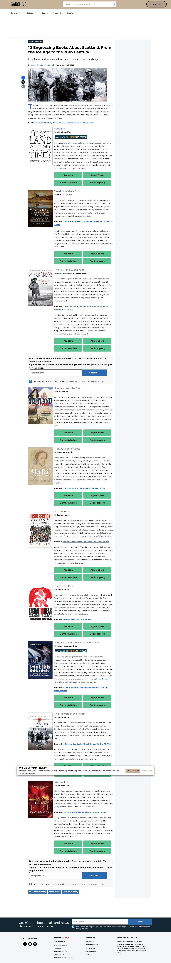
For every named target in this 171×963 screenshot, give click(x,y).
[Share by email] (23, 86)
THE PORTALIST (59, 954)
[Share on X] (23, 82)
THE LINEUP (58, 948)
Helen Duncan (102, 679)
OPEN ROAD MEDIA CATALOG (63, 957)
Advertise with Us (92, 945)
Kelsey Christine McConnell (42, 65)
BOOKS (39, 41)
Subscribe (156, 4)
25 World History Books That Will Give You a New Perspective (65, 123)
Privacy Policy (91, 951)
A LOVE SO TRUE (59, 942)
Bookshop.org (97, 182)
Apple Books (97, 175)
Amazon (68, 175)
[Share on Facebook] (23, 78)
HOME (31, 41)
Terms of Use (90, 948)
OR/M (87, 954)
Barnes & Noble (68, 182)
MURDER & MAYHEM (60, 951)
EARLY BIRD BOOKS (60, 945)
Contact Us (90, 942)
